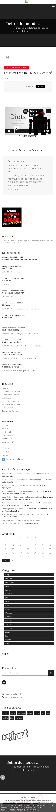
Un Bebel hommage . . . (12, 330)
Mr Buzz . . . (7, 305)
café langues (6, 398)
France (10, 169)
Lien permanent (17, 161)
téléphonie (22, 179)
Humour (17, 169)
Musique (8, 613)
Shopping (9, 628)
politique (8, 617)
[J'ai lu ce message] (53, 805)
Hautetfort (32, 797)
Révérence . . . (8, 318)
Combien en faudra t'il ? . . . (14, 293)
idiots (35, 182)
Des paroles (35, 165)
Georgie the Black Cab (10, 401)
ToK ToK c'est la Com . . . (13, 355)
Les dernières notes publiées (28, 800)
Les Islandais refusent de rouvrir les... (18, 474)
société (40, 169)
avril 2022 (5, 425)
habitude (38, 176)
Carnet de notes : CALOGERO (14, 520)
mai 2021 (5, 455)
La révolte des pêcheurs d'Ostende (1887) (19, 485)
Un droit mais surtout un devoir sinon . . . (21, 259)
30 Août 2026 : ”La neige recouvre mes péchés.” (22, 480)
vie (33, 176)
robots (25, 185)
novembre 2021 (8, 435)
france (22, 176)
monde (15, 176)
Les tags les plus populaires (44, 800)
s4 (15, 182)
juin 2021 (5, 452)
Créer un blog (24, 797)
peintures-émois (32, 524)
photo (36, 713)
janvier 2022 (6, 432)
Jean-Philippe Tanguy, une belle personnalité (21, 497)
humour (19, 718)
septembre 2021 (8, 442)
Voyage (8, 639)
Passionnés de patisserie (11, 404)
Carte (5, 653)
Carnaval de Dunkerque (11, 391)
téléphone (32, 179)
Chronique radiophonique (12, 509)
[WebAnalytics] (28, 1)
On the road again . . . (12, 342)
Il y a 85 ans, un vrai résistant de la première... (21, 514)
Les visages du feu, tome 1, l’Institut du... (19, 503)
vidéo (19, 185)
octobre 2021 (7, 439)
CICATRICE (35, 520)
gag (14, 185)
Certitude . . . (8, 281)
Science (8, 624)
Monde (24, 169)
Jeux (7, 597)
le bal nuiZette (7, 408)
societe (5, 718)
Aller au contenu (8, 6)
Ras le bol (32, 169)
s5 (17, 182)
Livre (7, 601)
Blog (20, 165)
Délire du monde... (23, 24)
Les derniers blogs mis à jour (12, 800)
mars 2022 (6, 429)
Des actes (26, 165)
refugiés (5, 388)
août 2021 (6, 445)
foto (43, 713)
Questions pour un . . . (12, 367)
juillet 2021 (6, 449)
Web (9, 172)
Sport (7, 636)
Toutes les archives (14, 459)
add (39, 182)
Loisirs (7, 605)
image (29, 713)
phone (21, 182)
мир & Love (7, 268)
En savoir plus (32, 810)
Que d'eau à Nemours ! (11, 524)
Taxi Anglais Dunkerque (11, 411)
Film (7, 586)
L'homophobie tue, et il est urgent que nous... (20, 491)
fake (11, 718)
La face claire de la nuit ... (11, 394)
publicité (28, 182)
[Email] (4, 682)
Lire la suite (16, 242)
